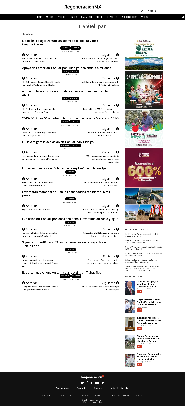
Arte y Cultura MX (120, 395)
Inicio (39, 17)
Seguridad (65, 145)
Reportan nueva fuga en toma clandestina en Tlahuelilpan (62, 272)
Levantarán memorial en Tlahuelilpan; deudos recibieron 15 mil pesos (66, 193)
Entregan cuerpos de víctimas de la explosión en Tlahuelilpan (65, 168)
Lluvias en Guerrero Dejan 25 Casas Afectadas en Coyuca (141, 241)
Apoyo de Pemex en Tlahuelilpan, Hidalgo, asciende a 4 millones (66, 68)
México (49, 17)
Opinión (99, 17)
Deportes (112, 17)
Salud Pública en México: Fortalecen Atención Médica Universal (141, 261)
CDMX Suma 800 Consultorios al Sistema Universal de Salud (144, 254)
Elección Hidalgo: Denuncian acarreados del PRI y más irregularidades (60, 42)
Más (139, 292)
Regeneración (62, 388)
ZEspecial (75, 122)
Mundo (73, 17)
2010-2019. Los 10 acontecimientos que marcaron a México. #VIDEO (70, 118)
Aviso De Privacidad (120, 388)
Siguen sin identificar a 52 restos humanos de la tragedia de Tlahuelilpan (64, 244)
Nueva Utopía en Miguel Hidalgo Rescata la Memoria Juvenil (143, 248)
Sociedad (75, 48)
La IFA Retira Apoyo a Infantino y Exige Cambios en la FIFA (142, 235)
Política (62, 17)
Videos (144, 17)
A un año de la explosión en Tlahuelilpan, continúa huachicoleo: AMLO (66, 93)
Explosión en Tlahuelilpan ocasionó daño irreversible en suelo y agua (70, 219)
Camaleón (86, 17)
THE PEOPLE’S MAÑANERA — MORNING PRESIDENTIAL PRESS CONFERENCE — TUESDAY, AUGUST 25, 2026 (142, 268)
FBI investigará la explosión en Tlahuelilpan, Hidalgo (58, 142)
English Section (129, 17)
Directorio (81, 388)
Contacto (98, 388)
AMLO (65, 71)
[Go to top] (180, 401)
